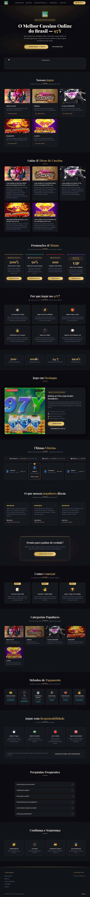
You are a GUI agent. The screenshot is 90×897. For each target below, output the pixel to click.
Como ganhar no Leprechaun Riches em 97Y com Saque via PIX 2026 (45, 184)
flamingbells (53, 2)
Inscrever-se (79, 2)
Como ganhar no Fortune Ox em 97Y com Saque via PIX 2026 (71, 184)
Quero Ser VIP (76, 278)
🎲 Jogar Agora (55, 423)
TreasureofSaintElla (40, 2)
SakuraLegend (19, 2)
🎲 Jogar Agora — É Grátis (36, 46)
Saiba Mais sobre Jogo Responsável (67, 754)
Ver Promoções (57, 46)
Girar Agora (55, 278)
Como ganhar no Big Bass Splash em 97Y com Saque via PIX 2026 (16, 184)
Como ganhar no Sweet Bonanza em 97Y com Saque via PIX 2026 (45, 220)
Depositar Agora (35, 278)
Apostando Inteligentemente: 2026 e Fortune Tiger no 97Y (17, 220)
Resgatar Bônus (14, 278)
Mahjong (29, 2)
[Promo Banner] (45, 63)
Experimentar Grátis (58, 428)
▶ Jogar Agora (12, 113)
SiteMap (83, 893)
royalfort (63, 2)
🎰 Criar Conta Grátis (45, 554)
